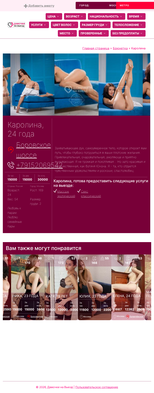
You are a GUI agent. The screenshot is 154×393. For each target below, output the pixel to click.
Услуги (36, 25)
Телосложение (126, 25)
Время (134, 16)
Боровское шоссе (33, 150)
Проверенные (91, 33)
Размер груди (93, 25)
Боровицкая (37, 316)
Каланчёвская (136, 316)
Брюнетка (120, 48)
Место (65, 33)
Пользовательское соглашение (96, 387)
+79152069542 (39, 165)
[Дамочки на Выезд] (16, 24)
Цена (52, 16)
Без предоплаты (125, 33)
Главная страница (95, 48)
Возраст (72, 16)
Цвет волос (62, 25)
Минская (5, 316)
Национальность (104, 16)
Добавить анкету (41, 6)
